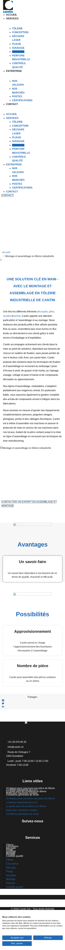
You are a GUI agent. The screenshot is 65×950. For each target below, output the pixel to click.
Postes (17, 96)
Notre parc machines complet (21, 810)
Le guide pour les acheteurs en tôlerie (26, 806)
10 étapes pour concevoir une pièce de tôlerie (30, 798)
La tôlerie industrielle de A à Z (22, 802)
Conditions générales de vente (22, 794)
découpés (42, 311)
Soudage (18, 48)
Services (12, 18)
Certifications (22, 100)
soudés (7, 316)
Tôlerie (17, 28)
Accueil (11, 14)
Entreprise (14, 71)
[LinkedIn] (32, 706)
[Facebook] (32, 700)
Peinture (10, 883)
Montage (18, 51)
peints (17, 316)
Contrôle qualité (14, 856)
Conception (20, 32)
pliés (51, 311)
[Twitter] (32, 703)
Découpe (11, 867)
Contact (12, 104)
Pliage (16, 44)
